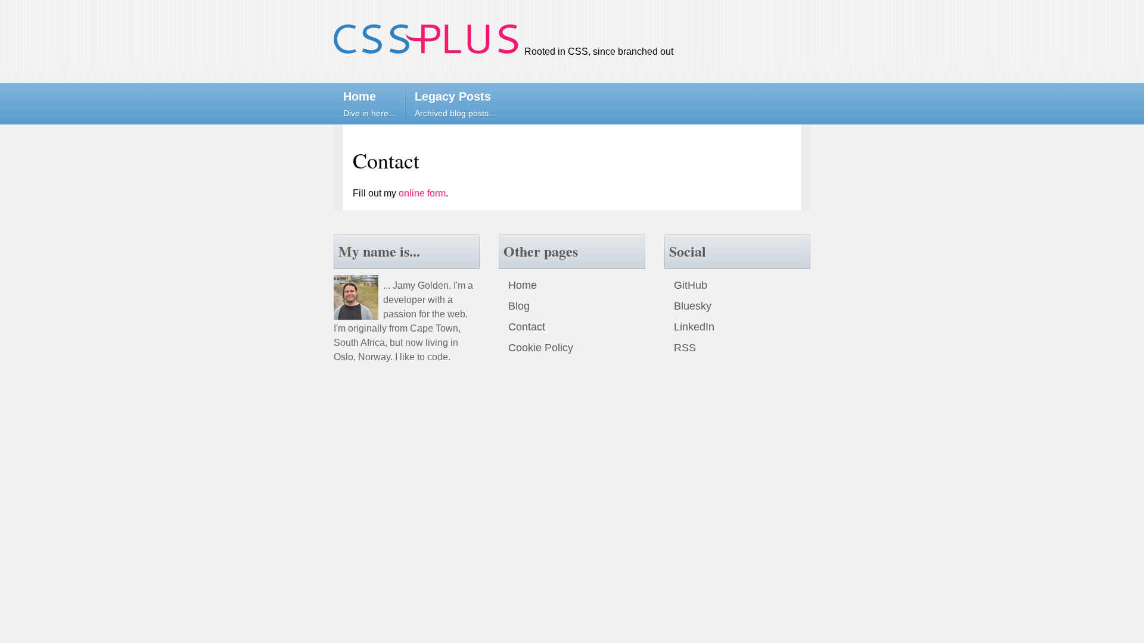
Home (522, 285)
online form (422, 193)
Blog (519, 306)
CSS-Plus (426, 39)
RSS (685, 348)
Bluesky (692, 306)
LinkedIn (694, 327)
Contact (526, 327)
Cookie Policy (540, 348)
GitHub (690, 285)
